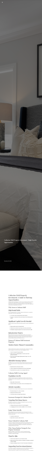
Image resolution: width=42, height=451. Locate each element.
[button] (2, 2)
